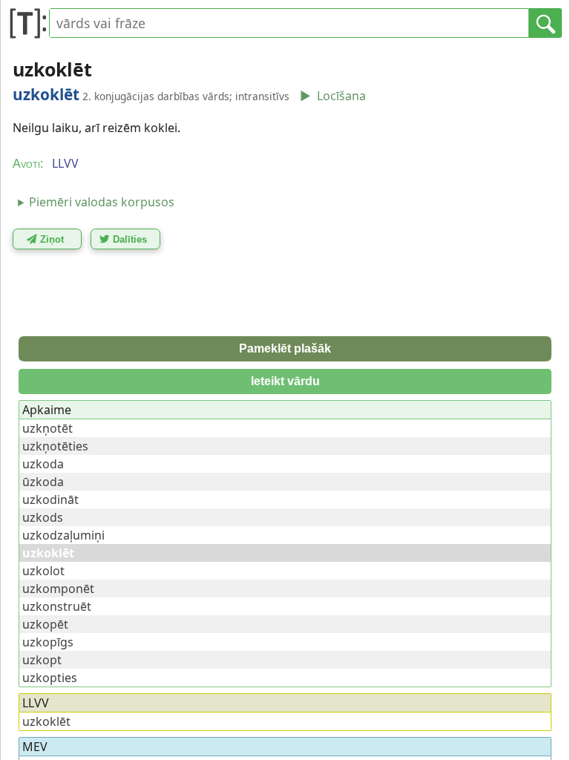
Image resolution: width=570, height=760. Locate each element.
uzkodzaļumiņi (63, 535)
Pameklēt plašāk (285, 348)
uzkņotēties (55, 446)
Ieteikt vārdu (285, 381)
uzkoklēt (46, 721)
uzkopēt (45, 624)
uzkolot (43, 571)
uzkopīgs (47, 642)
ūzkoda (43, 482)
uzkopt (42, 660)
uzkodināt (50, 499)
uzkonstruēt (56, 606)
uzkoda (43, 464)
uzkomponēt (58, 588)
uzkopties (49, 677)
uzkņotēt (47, 428)
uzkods (42, 517)
